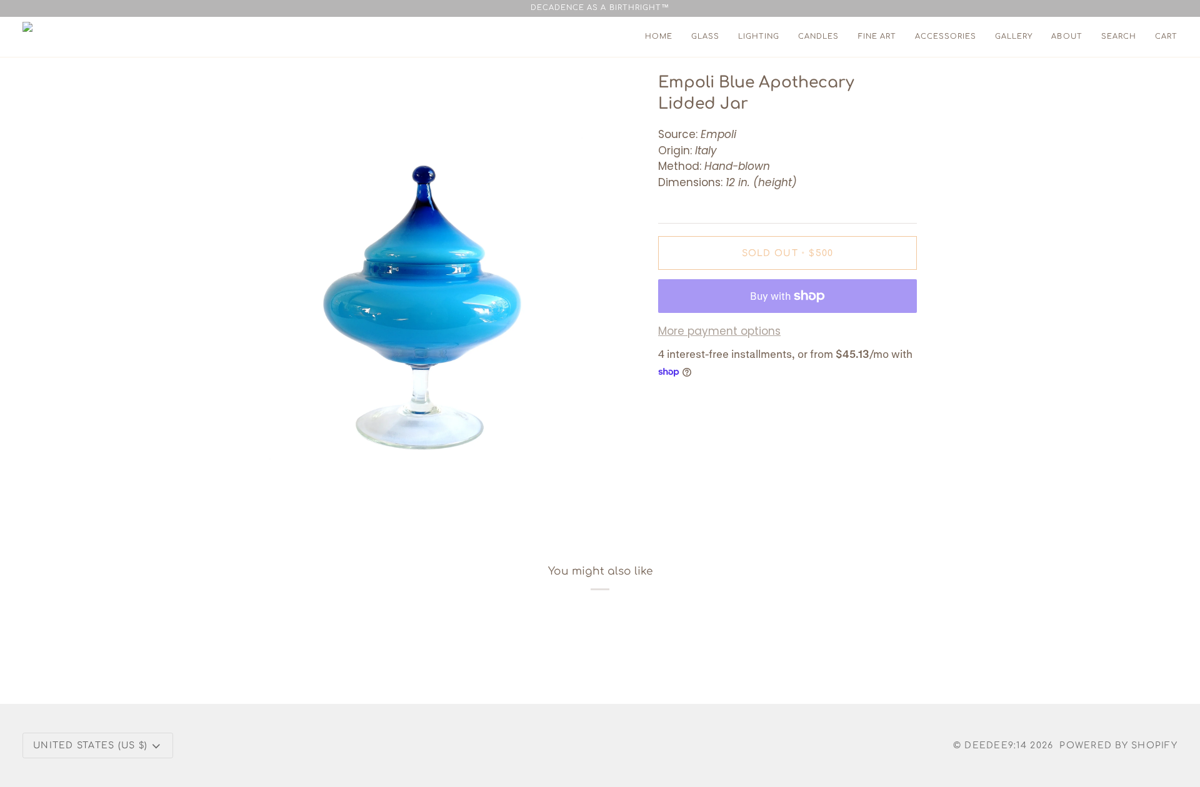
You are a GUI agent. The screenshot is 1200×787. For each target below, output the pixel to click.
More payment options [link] (719, 331)
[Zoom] (271, 496)
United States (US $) (90, 745)
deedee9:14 (995, 745)
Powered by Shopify (1118, 745)
